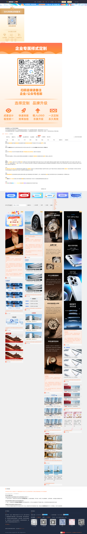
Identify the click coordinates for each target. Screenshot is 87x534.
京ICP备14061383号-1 (68, 532)
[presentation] (43, 137)
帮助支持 (59, 1)
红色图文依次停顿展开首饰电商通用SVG (12, 255)
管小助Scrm (11, 491)
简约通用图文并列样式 (68, 483)
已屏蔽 (51, 205)
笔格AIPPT (41, 491)
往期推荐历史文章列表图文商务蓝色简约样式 (33, 294)
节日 (54, 139)
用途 (42, 139)
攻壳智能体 (45, 491)
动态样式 (55, 204)
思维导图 (30, 491)
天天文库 (27, 491)
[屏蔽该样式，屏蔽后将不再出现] (22, 313)
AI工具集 (33, 491)
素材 (43, 1)
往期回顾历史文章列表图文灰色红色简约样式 (72, 461)
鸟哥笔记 (7, 491)
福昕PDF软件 (22, 491)
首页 (35, 1)
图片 (30, 139)
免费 (42, 205)
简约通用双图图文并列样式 (49, 483)
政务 (54, 209)
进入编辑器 (39, 1)
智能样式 (60, 139)
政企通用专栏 (26, 136)
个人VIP (69, 1)
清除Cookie (22, 528)
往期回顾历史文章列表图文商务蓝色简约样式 (72, 432)
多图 (54, 207)
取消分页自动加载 (78, 136)
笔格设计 (14, 491)
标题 (13, 139)
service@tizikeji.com (61, 517)
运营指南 (37, 491)
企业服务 (52, 1)
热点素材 (32, 136)
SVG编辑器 (18, 491)
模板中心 (14, 136)
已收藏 (47, 205)
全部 (7, 139)
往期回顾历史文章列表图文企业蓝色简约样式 (33, 308)
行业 (55, 1)
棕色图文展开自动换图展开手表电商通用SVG (52, 374)
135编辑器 (38, 517)
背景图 (55, 208)
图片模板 (38, 136)
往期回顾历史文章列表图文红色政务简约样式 (13, 360)
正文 (19, 139)
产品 (46, 1)
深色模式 (66, 139)
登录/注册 (76, 1)
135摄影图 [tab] (43, 136)
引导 (25, 139)
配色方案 (48, 136)
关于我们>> (8, 524)
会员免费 (36, 205)
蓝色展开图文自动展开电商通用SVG (70, 383)
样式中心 (6, 133)
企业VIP (63, 1)
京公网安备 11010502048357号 (77, 532)
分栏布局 (55, 202)
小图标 (55, 203)
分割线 (55, 199)
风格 (36, 139)
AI (48, 1)
